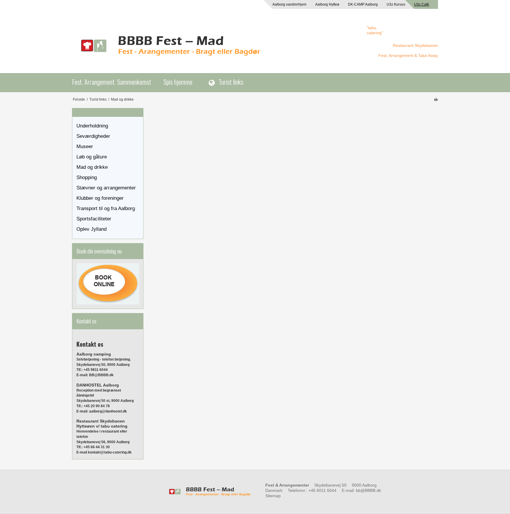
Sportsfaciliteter (93, 219)
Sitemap (273, 495)
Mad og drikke (92, 167)
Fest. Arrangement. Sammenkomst (111, 81)
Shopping (86, 177)
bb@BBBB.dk (368, 490)
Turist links (231, 81)
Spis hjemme (178, 81)
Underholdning (92, 126)
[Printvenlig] (436, 99)
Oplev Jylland (91, 229)
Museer (84, 146)
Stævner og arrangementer (106, 188)
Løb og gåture (91, 157)
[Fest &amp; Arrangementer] (216, 46)
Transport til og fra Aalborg (105, 208)
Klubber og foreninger (100, 198)
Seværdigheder (93, 136)
